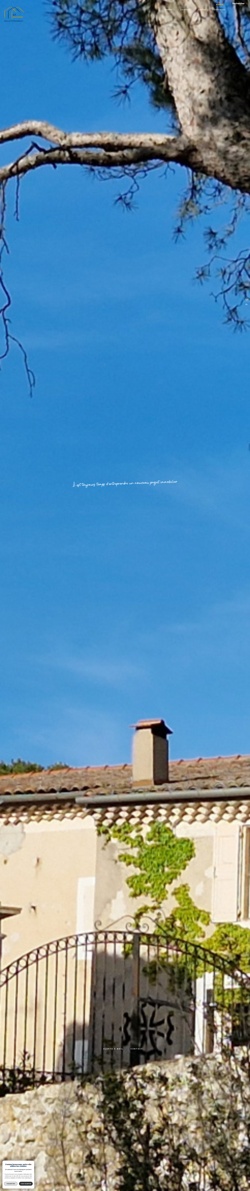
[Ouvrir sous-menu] (174, 10)
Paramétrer (11, 1184)
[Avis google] (219, 5)
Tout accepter (26, 1184)
